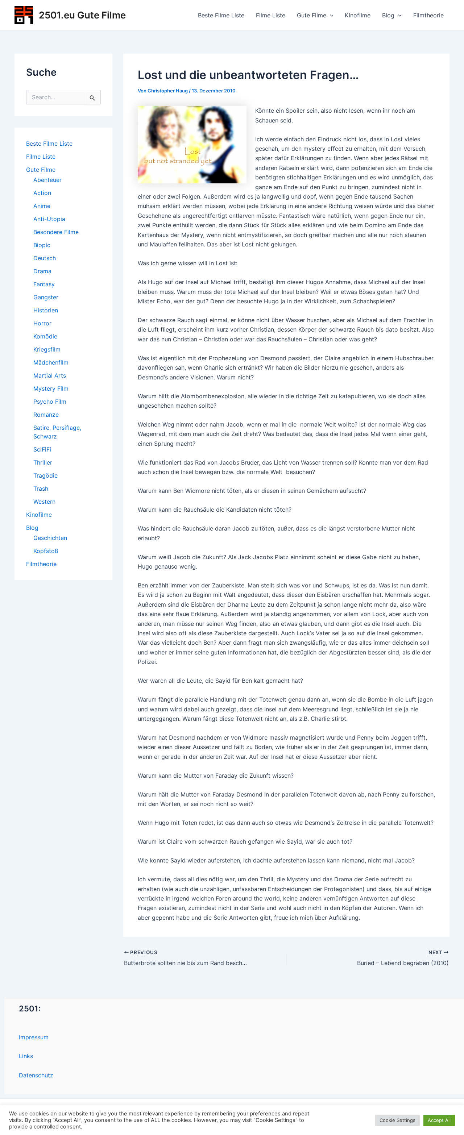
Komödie (45, 336)
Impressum (34, 1037)
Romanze (46, 414)
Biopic (41, 245)
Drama (42, 271)
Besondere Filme (56, 232)
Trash (40, 488)
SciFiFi (42, 449)
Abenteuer (47, 179)
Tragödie (45, 475)
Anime (41, 205)
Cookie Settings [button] (397, 1120)
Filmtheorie (428, 15)
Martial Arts (49, 375)
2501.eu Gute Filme (82, 15)
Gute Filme (311, 15)
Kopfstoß (45, 550)
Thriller (42, 462)
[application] (330, 15)
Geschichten (50, 537)
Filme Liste (270, 15)
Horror (42, 323)
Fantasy (44, 284)
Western (44, 501)
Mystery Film (51, 388)
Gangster (45, 297)
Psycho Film (49, 401)
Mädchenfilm (51, 362)
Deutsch (44, 258)
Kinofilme (357, 15)
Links (26, 1056)
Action (42, 192)
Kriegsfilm (47, 349)
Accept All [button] (439, 1120)
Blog (388, 15)
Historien (45, 310)
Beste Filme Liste (221, 15)
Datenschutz (36, 1075)
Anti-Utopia (49, 219)
